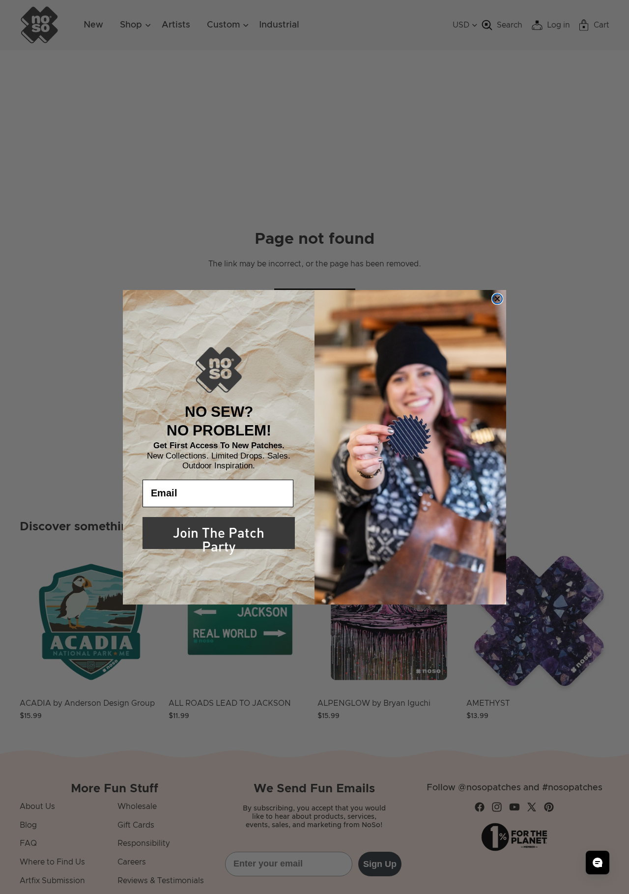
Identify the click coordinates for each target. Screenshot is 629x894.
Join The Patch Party (218, 534)
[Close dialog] (497, 299)
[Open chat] (597, 862)
